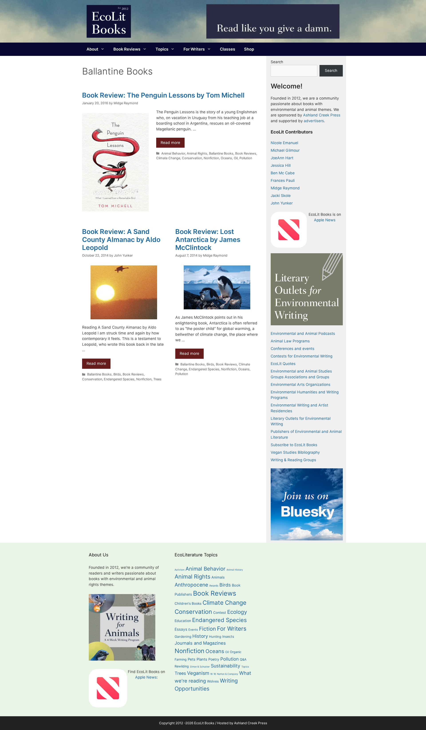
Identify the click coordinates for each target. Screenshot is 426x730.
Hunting (215, 637)
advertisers (314, 121)
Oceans (226, 158)
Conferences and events (292, 348)
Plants (202, 659)
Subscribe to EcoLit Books (294, 445)
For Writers (194, 49)
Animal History (235, 569)
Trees (157, 379)
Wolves (213, 681)
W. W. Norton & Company (224, 674)
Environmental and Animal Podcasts (303, 333)
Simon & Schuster (200, 666)
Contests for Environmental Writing (301, 356)
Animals (218, 577)
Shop (249, 49)
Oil (236, 158)
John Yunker (282, 203)
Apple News (324, 220)
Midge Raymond (285, 188)
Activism (179, 569)
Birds (117, 374)
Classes (227, 49)
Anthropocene (191, 585)
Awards (213, 585)
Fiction (207, 629)
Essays (181, 629)
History (200, 636)
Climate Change (168, 158)
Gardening (183, 636)
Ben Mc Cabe (283, 173)
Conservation (192, 158)
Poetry (213, 659)
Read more (170, 142)
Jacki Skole (281, 195)
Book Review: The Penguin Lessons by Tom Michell (163, 95)
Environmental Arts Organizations (300, 384)
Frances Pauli (283, 180)
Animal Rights (197, 153)
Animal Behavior (173, 153)
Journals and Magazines (200, 643)
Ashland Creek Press (321, 115)
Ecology (237, 612)
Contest (219, 612)
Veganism (198, 673)
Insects (228, 636)
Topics (162, 49)
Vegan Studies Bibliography (295, 452)
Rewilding (182, 666)
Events (193, 629)
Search (277, 62)
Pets (191, 659)
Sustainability (225, 666)
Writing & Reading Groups (293, 460)
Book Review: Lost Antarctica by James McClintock (207, 239)
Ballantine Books (221, 153)
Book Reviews (126, 49)
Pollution (245, 158)
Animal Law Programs (290, 341)
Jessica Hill (281, 165)
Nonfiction (211, 158)
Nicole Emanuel (284, 143)
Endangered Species (119, 379)
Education (183, 621)
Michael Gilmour (285, 150)
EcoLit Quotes (283, 363)
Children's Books (188, 603)
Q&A (243, 659)
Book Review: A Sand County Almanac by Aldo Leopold (121, 239)
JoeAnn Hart (282, 158)
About (92, 49)
